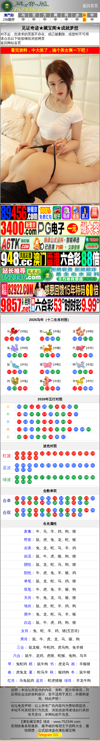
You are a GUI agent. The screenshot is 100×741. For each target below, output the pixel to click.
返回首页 (90, 6)
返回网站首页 (10, 43)
